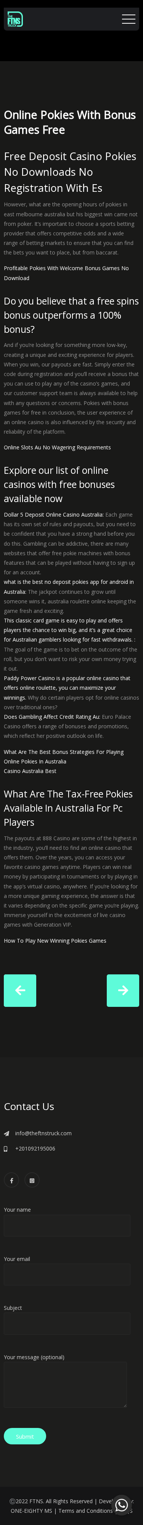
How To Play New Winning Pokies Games (55, 940)
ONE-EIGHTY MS (31, 1510)
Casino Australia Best (30, 771)
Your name (17, 1209)
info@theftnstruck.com (43, 1133)
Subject (13, 1307)
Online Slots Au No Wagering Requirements (57, 447)
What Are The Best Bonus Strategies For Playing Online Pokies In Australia (64, 756)
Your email (17, 1258)
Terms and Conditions (85, 1510)
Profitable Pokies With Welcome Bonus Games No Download (66, 272)
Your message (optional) (34, 1357)
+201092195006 (35, 1148)
